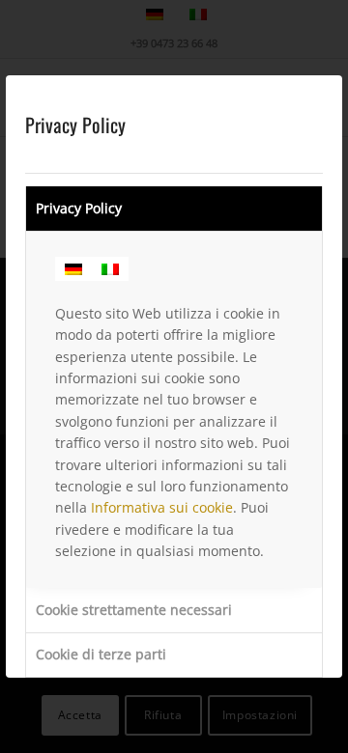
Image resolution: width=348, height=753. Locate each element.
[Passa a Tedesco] (73, 269)
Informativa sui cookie (162, 507)
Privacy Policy (79, 208)
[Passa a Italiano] (110, 269)
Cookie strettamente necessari (134, 609)
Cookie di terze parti (101, 654)
